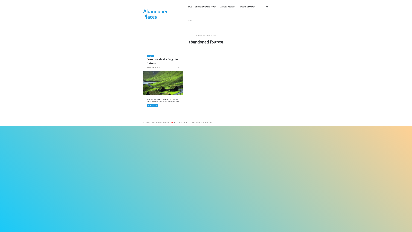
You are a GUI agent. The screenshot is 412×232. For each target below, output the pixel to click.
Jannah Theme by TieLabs (182, 122)
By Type (150, 56)
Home (190, 7)
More (190, 21)
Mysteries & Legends (228, 7)
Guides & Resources (247, 7)
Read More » (152, 105)
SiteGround (208, 122)
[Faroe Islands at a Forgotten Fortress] (163, 83)
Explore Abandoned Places (205, 7)
